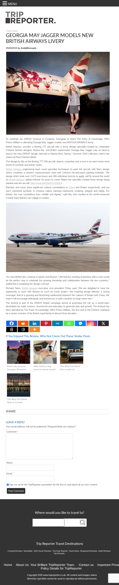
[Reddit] (23, 323)
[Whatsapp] (69, 323)
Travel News (12, 31)
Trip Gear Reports (60, 551)
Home (8, 565)
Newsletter (28, 551)
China (72, 187)
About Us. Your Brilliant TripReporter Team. (45, 565)
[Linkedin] (34, 323)
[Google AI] (23, 329)
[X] (103, 323)
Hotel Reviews (104, 551)
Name (9, 462)
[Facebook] (11, 323)
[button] (5, 3)
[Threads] (11, 329)
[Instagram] (91, 323)
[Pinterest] (46, 323)
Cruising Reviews (15, 551)
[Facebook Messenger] (80, 323)
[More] (34, 329)
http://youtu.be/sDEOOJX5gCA (46, 183)
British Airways (14, 169)
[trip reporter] (31, 22)
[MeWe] (57, 323)
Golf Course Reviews (42, 551)
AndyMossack (28, 48)
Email (9, 473)
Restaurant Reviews (88, 551)
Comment (12, 431)
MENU (12, 4)
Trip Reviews (59, 553)
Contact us (86, 565)
